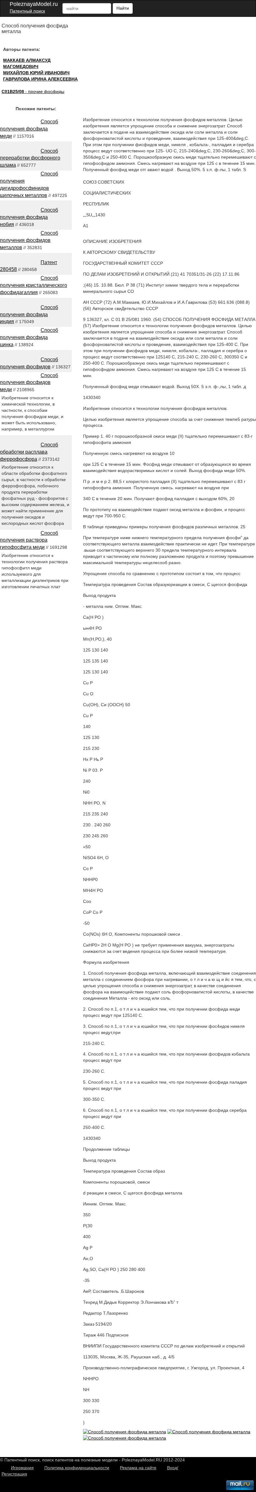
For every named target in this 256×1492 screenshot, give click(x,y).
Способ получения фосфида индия (29, 314)
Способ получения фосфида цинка (29, 337)
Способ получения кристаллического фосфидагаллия (33, 285)
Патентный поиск (27, 10)
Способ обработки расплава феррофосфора (29, 452)
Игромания (22, 1467)
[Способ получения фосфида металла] (124, 1431)
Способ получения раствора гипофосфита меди (29, 540)
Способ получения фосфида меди (29, 129)
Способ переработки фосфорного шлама (30, 158)
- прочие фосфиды (33, 91)
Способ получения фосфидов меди (29, 382)
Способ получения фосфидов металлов (29, 240)
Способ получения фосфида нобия (29, 217)
